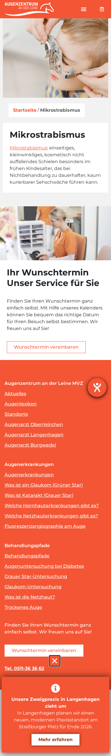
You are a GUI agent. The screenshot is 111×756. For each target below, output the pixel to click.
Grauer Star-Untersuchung (36, 576)
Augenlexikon (21, 404)
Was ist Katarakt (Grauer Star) (39, 495)
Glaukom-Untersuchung (33, 586)
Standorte (16, 414)
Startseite (24, 110)
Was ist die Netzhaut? (30, 597)
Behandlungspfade (27, 556)
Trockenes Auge (23, 607)
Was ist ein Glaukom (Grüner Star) (44, 485)
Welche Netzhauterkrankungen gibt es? (51, 516)
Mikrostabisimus (28, 148)
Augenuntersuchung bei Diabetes (44, 566)
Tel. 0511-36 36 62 (24, 668)
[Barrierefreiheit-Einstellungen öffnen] (97, 387)
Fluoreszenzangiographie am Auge (45, 526)
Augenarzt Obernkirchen (34, 424)
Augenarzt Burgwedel (30, 445)
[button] (84, 9)
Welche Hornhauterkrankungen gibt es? (52, 505)
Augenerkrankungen (29, 474)
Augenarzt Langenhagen (34, 434)
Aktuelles (15, 393)
